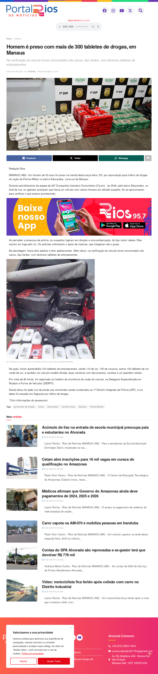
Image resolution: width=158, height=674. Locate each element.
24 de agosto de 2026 (53, 437)
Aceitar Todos (54, 661)
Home (9, 38)
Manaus (83, 406)
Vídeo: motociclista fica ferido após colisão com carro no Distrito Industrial (90, 584)
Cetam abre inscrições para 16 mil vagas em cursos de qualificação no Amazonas (88, 461)
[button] (140, 10)
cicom (41, 406)
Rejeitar (23, 661)
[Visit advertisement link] (79, 217)
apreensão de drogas (24, 406)
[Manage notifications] (149, 653)
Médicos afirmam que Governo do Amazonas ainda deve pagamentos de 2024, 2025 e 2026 (90, 493)
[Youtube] (122, 10)
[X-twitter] (130, 10)
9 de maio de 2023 (14, 71)
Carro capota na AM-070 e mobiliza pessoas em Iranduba (90, 522)
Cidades (17, 38)
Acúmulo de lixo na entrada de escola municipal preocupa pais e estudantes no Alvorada (95, 429)
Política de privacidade (33, 653)
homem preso (68, 406)
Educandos (53, 406)
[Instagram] (113, 10)
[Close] (71, 627)
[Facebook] (105, 10)
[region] (40, 646)
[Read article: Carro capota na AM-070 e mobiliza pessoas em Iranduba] (21, 531)
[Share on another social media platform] (148, 158)
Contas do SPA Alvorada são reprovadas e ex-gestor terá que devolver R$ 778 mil (93, 552)
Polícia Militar (97, 406)
